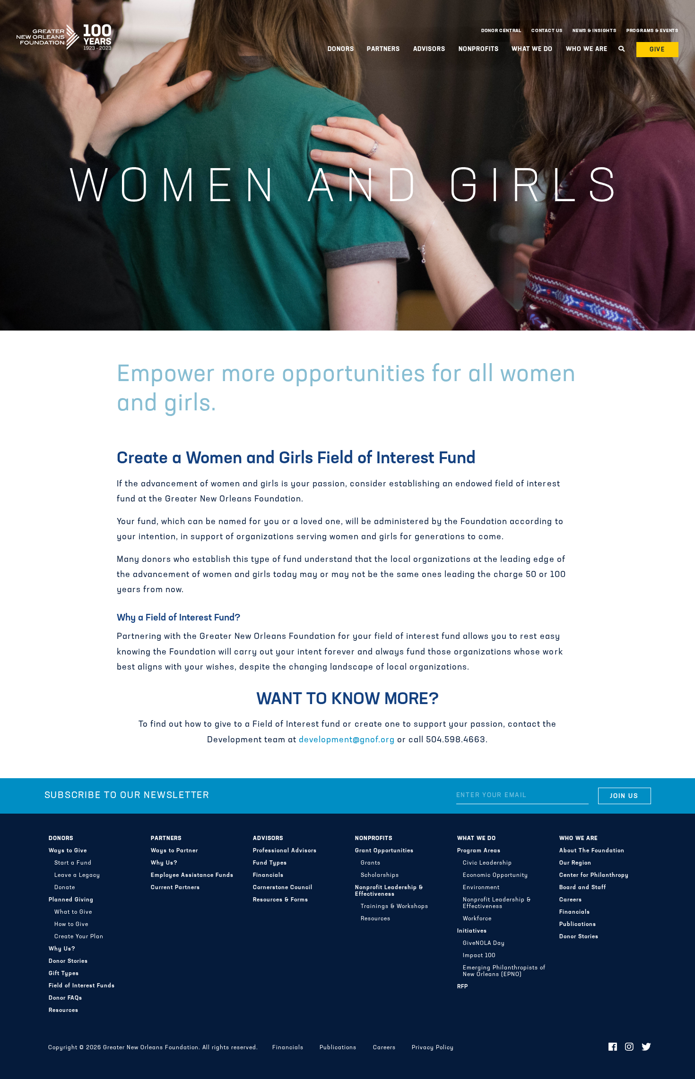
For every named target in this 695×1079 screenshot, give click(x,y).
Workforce (477, 919)
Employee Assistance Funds (192, 875)
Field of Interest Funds (82, 986)
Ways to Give (68, 851)
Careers (570, 900)
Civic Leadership (487, 863)
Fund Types (270, 863)
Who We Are (578, 838)
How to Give (71, 924)
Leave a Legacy (77, 875)
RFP (462, 987)
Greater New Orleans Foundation (64, 29)
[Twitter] (647, 1048)
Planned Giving (71, 900)
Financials (268, 875)
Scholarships (380, 875)
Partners (166, 838)
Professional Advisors (285, 851)
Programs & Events (652, 31)
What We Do (476, 838)
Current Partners (175, 888)
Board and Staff (582, 888)
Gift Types (64, 974)
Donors (61, 838)
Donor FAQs (65, 998)
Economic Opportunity (495, 875)
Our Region (575, 863)
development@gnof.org (347, 740)
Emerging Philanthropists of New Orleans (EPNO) (504, 971)
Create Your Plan (79, 937)
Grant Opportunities (384, 851)
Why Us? (62, 949)
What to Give (73, 912)
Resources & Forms (280, 900)
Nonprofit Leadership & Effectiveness (389, 891)
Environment (481, 888)
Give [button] (658, 50)
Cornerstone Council (283, 888)
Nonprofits (373, 838)
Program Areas (479, 851)
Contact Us (547, 31)
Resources (63, 1010)
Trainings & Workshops (394, 906)
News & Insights (595, 31)
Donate (64, 888)
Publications (577, 924)
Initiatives (472, 931)
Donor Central (501, 31)
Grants (371, 863)
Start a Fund (73, 863)
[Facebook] (612, 1048)
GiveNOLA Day (484, 943)
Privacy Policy (433, 1048)
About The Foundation (592, 851)
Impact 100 (479, 956)
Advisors (268, 838)
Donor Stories (68, 961)
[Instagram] (629, 1048)
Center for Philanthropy (594, 875)
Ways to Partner (174, 851)
